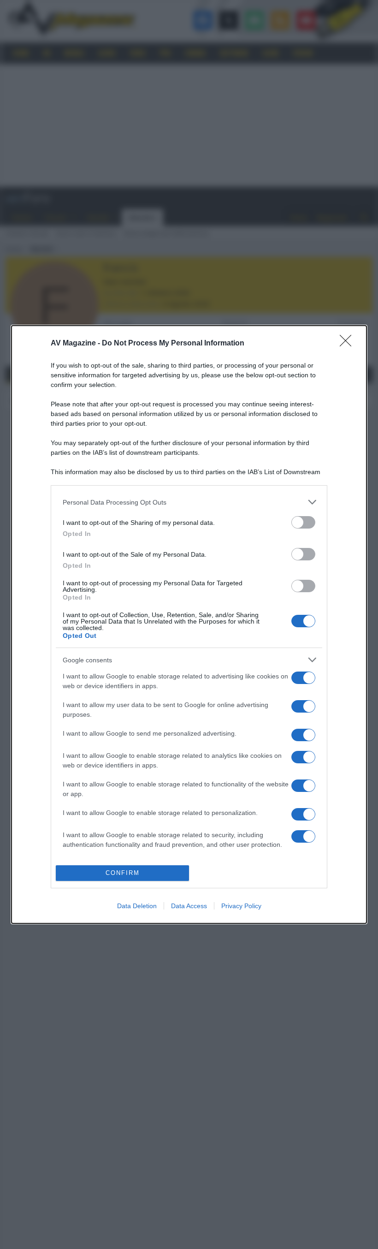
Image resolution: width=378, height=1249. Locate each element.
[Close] (348, 343)
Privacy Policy (241, 906)
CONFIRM (123, 872)
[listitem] (189, 502)
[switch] (303, 522)
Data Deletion (137, 906)
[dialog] (189, 624)
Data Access (189, 906)
